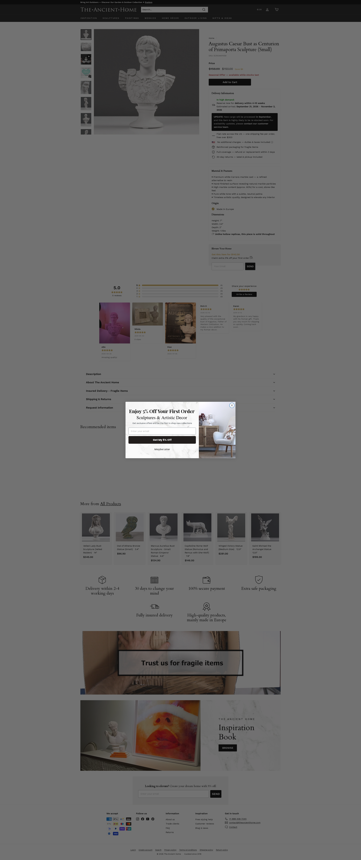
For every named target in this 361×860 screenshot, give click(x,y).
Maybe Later (162, 449)
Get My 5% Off (162, 440)
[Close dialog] (231, 405)
